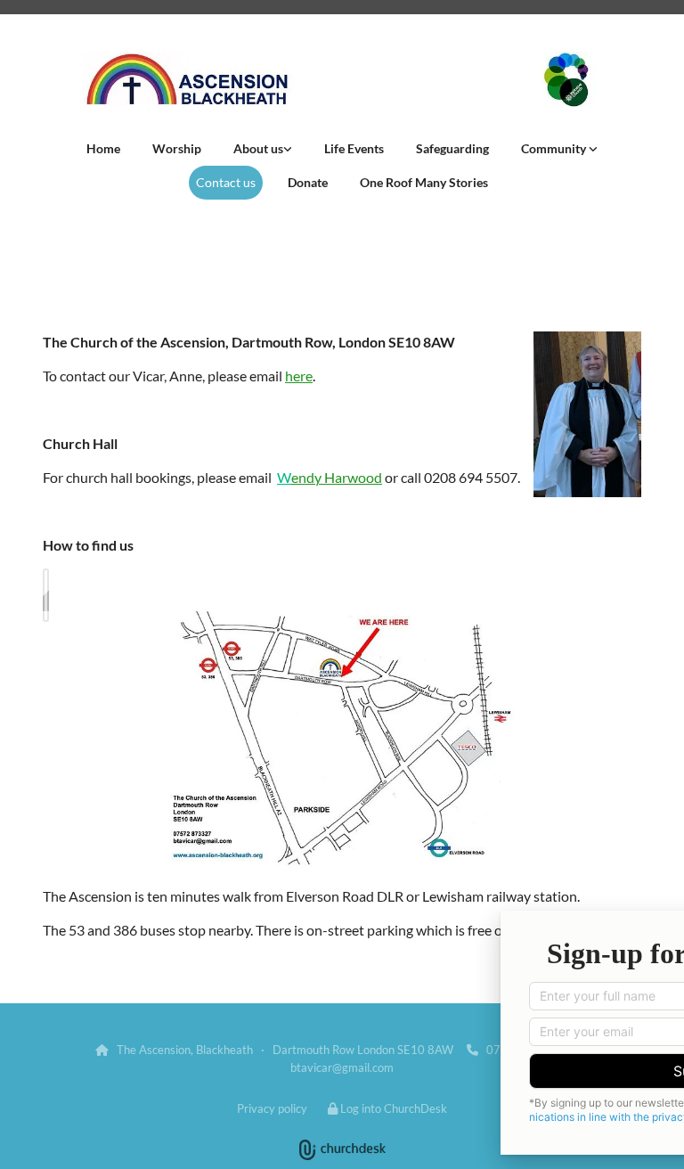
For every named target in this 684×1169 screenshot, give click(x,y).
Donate (308, 182)
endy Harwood (336, 477)
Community (555, 148)
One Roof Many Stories (424, 182)
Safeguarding (452, 148)
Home (103, 148)
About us (258, 148)
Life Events (354, 148)
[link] (262, 149)
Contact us (226, 182)
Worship (176, 148)
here (299, 375)
